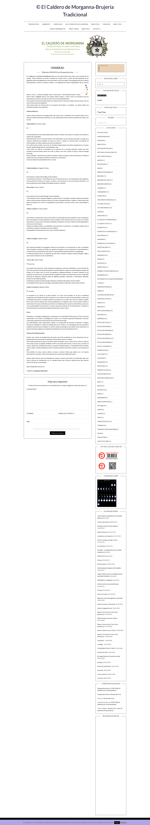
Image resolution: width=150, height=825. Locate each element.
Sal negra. (100, 662)
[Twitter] (103, 122)
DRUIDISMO (101, 215)
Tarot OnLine (74, 29)
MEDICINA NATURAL (103, 310)
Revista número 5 (102, 564)
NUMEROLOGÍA (102, 350)
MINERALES (101, 318)
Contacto (96, 29)
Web (28, 421)
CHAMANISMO (101, 192)
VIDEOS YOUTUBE (102, 441)
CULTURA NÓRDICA (103, 207)
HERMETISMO (101, 267)
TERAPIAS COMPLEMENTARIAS (107, 429)
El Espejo (100, 590)
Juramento (46, 24)
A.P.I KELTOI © (101, 132)
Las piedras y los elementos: (105, 536)
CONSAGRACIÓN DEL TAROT (106, 648)
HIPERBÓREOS (102, 275)
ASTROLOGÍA (101, 164)
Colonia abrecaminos (103, 522)
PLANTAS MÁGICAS (103, 374)
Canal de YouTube (102, 652)
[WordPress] (104, 122)
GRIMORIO (43, 371)
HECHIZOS (100, 263)
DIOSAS (99, 211)
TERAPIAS (100, 425)
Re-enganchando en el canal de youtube (108, 656)
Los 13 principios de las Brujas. (76, 24)
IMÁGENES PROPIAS (103, 287)
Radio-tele (117, 24)
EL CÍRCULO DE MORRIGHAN (106, 219)
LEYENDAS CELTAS (103, 299)
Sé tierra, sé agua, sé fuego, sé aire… (107, 540)
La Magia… (100, 644)
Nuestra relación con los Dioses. (106, 630)
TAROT (99, 417)
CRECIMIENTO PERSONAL (105, 200)
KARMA (99, 291)
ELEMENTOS (101, 227)
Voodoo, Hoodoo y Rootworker (106, 604)
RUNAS (99, 393)
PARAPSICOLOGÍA (103, 370)
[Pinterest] (100, 122)
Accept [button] (117, 822)
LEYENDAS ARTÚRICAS (104, 295)
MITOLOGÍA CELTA (103, 322)
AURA (99, 168)
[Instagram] (99, 122)
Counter (99, 100)
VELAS (99, 433)
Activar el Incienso (102, 594)
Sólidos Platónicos (102, 532)
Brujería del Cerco (116, 694)
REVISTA (100, 386)
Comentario (32, 389)
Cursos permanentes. (58, 29)
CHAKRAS (36, 371)
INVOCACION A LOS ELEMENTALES (108, 584)
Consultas (106, 24)
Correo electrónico (66, 413)
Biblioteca (95, 24)
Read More (123, 822)
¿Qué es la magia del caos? (104, 608)
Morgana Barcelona (67, 72)
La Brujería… (101, 640)
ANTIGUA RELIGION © (104, 148)
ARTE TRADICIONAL (103, 156)
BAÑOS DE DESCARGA (104, 172)
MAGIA (99, 302)
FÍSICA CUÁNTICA (102, 251)
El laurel (99, 560)
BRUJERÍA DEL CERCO (104, 180)
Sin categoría (101, 405)
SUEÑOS (99, 409)
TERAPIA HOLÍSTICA (103, 421)
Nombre (30, 413)
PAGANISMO (101, 362)
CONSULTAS (101, 196)
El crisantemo (101, 546)
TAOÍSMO (100, 413)
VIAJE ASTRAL (101, 437)
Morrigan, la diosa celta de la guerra (107, 526)
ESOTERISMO (101, 235)
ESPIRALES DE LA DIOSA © (105, 243)
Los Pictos (100, 678)
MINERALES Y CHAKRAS (104, 580)
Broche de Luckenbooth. (104, 666)
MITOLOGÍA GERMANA (104, 330)
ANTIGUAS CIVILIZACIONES (105, 152)
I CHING (99, 283)
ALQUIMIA (100, 140)
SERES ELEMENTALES (103, 401)
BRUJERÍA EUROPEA (103, 184)
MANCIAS (100, 306)
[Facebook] (98, 122)
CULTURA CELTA (102, 204)
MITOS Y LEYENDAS (103, 346)
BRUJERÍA (100, 176)
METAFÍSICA (101, 314)
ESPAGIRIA (100, 239)
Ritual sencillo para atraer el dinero (107, 618)
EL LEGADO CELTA (103, 223)
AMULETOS (100, 144)
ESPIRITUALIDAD (102, 247)
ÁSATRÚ (99, 160)
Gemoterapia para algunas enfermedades (109, 568)
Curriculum (57, 24)
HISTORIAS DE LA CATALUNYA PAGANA (109, 279)
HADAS (99, 259)
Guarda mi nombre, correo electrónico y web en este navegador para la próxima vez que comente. (57, 429)
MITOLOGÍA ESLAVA (103, 326)
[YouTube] (102, 122)
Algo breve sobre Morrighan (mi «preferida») (110, 598)
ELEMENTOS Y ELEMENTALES (106, 231)
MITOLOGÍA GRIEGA (103, 334)
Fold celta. (100, 670)
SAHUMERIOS (101, 397)
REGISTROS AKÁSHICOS (104, 378)
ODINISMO (100, 358)
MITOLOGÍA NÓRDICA (104, 338)
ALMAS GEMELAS (102, 136)
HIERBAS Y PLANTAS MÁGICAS (106, 271)
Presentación (34, 24)
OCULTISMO (101, 354)
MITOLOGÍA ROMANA (104, 342)
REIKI (99, 382)
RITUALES (100, 390)
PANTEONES (101, 366)
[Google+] (105, 122)
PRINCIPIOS (101, 556)
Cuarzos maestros (102, 674)
